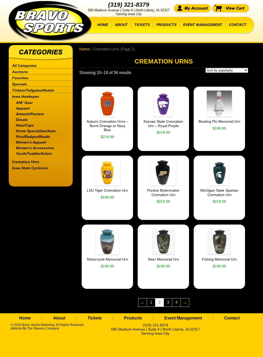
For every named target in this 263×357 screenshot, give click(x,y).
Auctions (20, 72)
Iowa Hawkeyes (25, 96)
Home (102, 25)
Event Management (202, 25)
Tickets (142, 25)
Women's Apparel (31, 142)
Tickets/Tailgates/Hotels (33, 90)
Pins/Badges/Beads (33, 137)
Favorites (20, 78)
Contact (237, 25)
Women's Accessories (35, 148)
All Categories (24, 66)
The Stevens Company (43, 328)
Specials (19, 84)
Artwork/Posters (30, 114)
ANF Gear (24, 103)
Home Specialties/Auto (36, 131)
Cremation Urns (25, 162)
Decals (22, 120)
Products (166, 25)
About (121, 25)
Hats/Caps (25, 125)
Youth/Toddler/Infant (34, 153)
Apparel (23, 108)
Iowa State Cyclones (30, 168)
